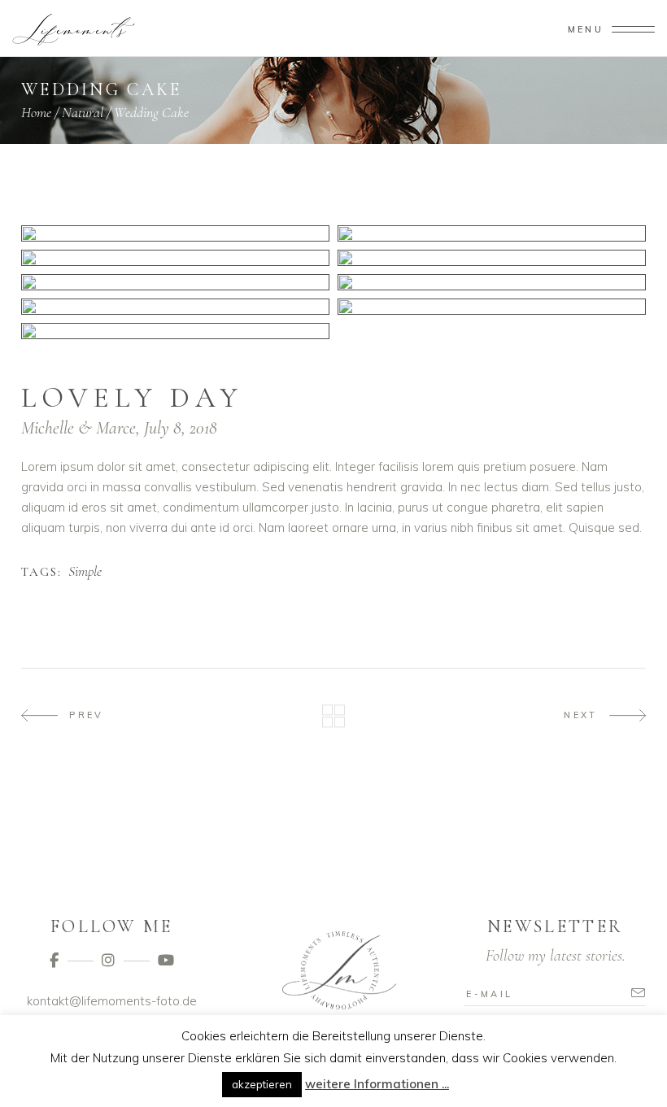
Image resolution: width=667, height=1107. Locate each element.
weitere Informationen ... (377, 1084)
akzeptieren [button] (262, 1084)
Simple (85, 572)
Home (36, 112)
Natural (82, 112)
